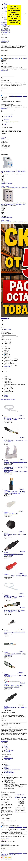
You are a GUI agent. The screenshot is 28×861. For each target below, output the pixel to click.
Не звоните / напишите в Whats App (11, 723)
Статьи (5, 8)
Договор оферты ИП (9, 772)
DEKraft (8, 356)
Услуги (5, 3)
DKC (7, 348)
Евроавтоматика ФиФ (11, 360)
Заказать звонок (5, 39)
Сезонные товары (8, 758)
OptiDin (8, 381)
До (17, 336)
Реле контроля (9, 391)
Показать (6, 395)
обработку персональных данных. (18, 58)
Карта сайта (7, 751)
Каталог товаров (5, 318)
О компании (7, 4)
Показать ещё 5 (7, 392)
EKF (7, 350)
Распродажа (7, 759)
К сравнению (24, 187)
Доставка (6, 7)
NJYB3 (8, 379)
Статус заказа (4, 137)
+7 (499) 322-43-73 (5, 25)
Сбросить (6, 396)
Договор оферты (8, 771)
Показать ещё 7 (7, 366)
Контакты (6, 9)
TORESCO (9, 388)
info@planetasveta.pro (6, 24)
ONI (7, 357)
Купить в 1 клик (5, 186)
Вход (5, 17)
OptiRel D (8, 382)
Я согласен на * (14, 827)
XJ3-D (7, 390)
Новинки (6, 756)
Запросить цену (14, 854)
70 (6, 376)
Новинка (8, 342)
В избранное (11, 187)
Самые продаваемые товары (8, 399)
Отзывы (6, 11)
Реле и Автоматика (11, 365)
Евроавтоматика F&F (11, 359)
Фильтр (2, 138)
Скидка (8, 343)
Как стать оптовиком (9, 750)
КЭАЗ (7, 351)
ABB (7, 353)
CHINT (8, 354)
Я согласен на (14, 58)
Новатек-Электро (10, 363)
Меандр (8, 362)
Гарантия (6, 747)
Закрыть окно (4, 70)
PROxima (8, 387)
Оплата (5, 5)
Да (6, 371)
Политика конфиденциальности (12, 769)
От (1, 336)
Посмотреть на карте (20, 811)
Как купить (6, 749)
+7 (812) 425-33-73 (5, 22)
